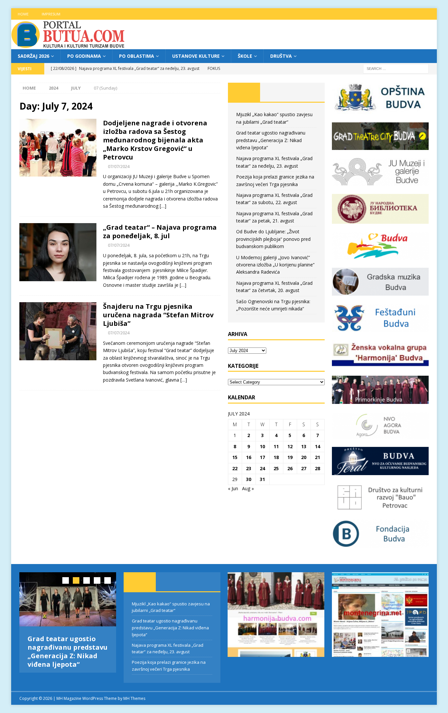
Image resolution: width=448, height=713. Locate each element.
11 (276, 446)
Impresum (51, 13)
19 (290, 457)
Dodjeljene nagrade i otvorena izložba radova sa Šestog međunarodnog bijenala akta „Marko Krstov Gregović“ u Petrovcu (155, 139)
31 (262, 479)
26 (290, 468)
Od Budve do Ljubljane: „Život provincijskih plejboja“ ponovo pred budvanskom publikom (273, 238)
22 (234, 468)
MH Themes (134, 698)
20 (303, 457)
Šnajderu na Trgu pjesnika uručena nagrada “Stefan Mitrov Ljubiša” (158, 315)
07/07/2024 (119, 166)
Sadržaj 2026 (33, 56)
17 (262, 457)
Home (23, 13)
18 (276, 457)
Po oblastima (136, 56)
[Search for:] (396, 68)
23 (248, 468)
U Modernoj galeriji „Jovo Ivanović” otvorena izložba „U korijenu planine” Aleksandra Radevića (275, 264)
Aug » (248, 488)
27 (303, 468)
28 (317, 468)
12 (290, 446)
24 (262, 468)
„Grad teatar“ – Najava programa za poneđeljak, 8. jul (160, 231)
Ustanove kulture (196, 56)
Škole (245, 56)
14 (317, 446)
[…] (163, 206)
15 (234, 457)
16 (248, 457)
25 (276, 468)
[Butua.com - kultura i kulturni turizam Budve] (68, 45)
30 (248, 479)
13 (303, 446)
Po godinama (84, 56)
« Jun (233, 488)
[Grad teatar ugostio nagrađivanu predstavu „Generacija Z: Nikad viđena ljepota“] (67, 599)
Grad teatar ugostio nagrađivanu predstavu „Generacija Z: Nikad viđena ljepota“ (270, 140)
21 (317, 457)
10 (262, 446)
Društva (281, 56)
